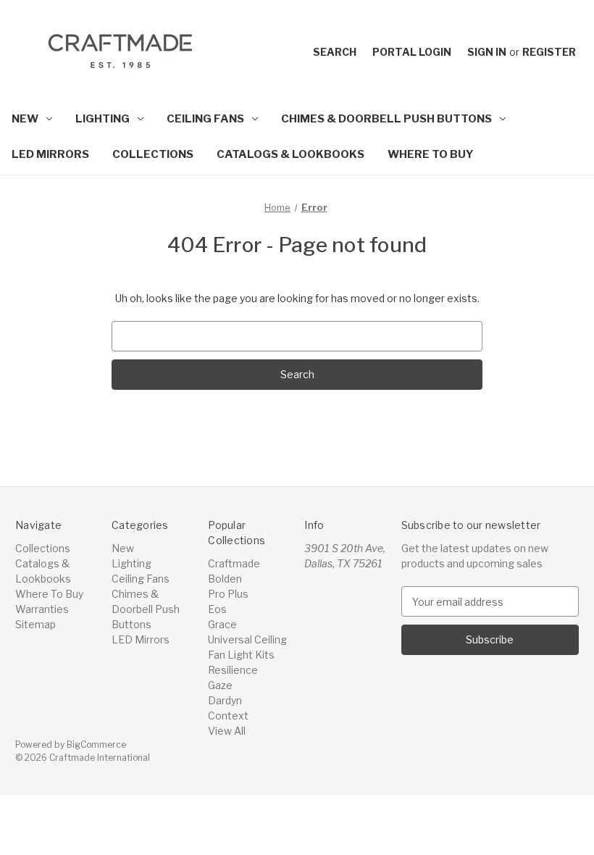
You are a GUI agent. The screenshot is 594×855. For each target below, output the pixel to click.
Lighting (102, 118)
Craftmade (234, 563)
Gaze (220, 685)
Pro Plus (228, 594)
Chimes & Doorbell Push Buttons (386, 118)
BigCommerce (96, 744)
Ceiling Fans (205, 118)
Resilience (233, 670)
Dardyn (225, 700)
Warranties (42, 609)
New (25, 118)
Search (334, 52)
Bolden (225, 578)
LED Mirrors (50, 154)
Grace (222, 624)
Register (549, 52)
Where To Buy (431, 154)
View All (227, 731)
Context (228, 715)
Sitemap (35, 624)
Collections (152, 154)
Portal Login (411, 52)
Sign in (486, 52)
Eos (217, 609)
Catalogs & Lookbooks (290, 154)
